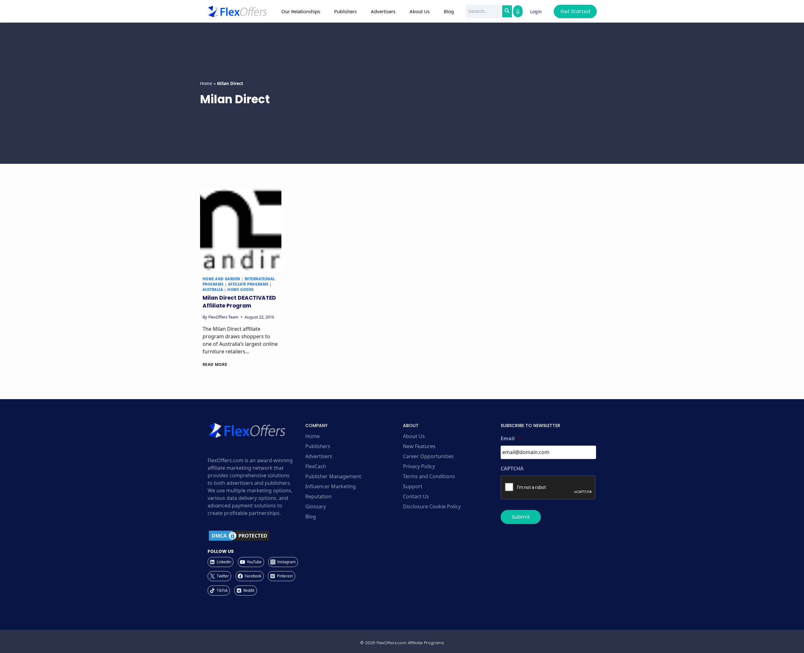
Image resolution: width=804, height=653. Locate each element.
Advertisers (318, 456)
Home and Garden (221, 278)
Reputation (318, 496)
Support (412, 486)
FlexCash (315, 466)
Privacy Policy (419, 466)
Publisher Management (333, 476)
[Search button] (507, 11)
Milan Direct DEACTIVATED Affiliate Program (239, 302)
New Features (419, 446)
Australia (213, 289)
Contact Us (416, 496)
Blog (449, 11)
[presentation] (240, 229)
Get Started (575, 11)
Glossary (315, 506)
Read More (215, 364)
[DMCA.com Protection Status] (255, 535)
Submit (521, 517)
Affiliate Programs (248, 284)
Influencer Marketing (330, 486)
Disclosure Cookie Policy (432, 506)
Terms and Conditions (429, 476)
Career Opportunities (428, 456)
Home (206, 83)
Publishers (317, 446)
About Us (414, 436)
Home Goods (240, 289)
